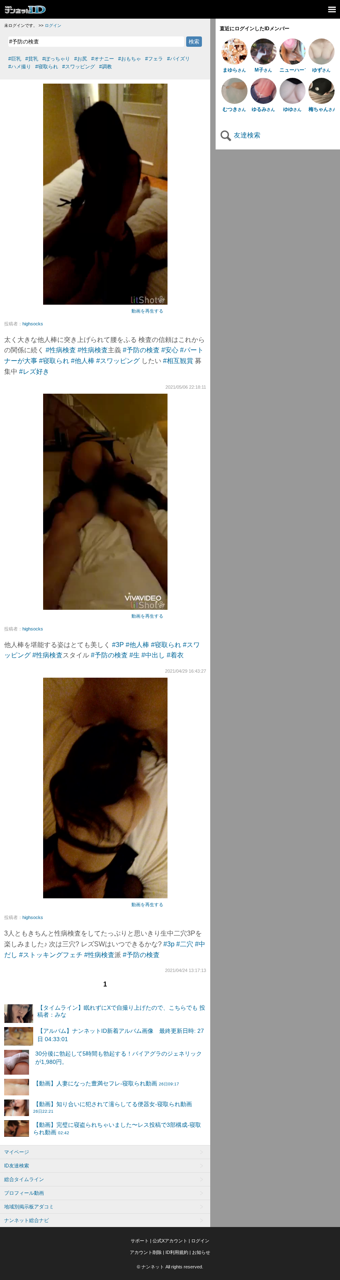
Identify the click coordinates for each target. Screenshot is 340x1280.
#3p (169, 944)
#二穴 (184, 944)
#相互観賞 (178, 360)
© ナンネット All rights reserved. (170, 1266)
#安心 (169, 350)
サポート (140, 1240)
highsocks (32, 323)
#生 (134, 655)
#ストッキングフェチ (51, 954)
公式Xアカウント (170, 1240)
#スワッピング (118, 360)
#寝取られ (54, 360)
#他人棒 (83, 360)
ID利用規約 (176, 1252)
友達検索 (246, 135)
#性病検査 (61, 350)
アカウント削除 (146, 1252)
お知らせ (201, 1252)
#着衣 (175, 655)
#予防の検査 (141, 350)
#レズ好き (34, 371)
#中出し (153, 655)
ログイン (53, 25)
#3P (118, 644)
